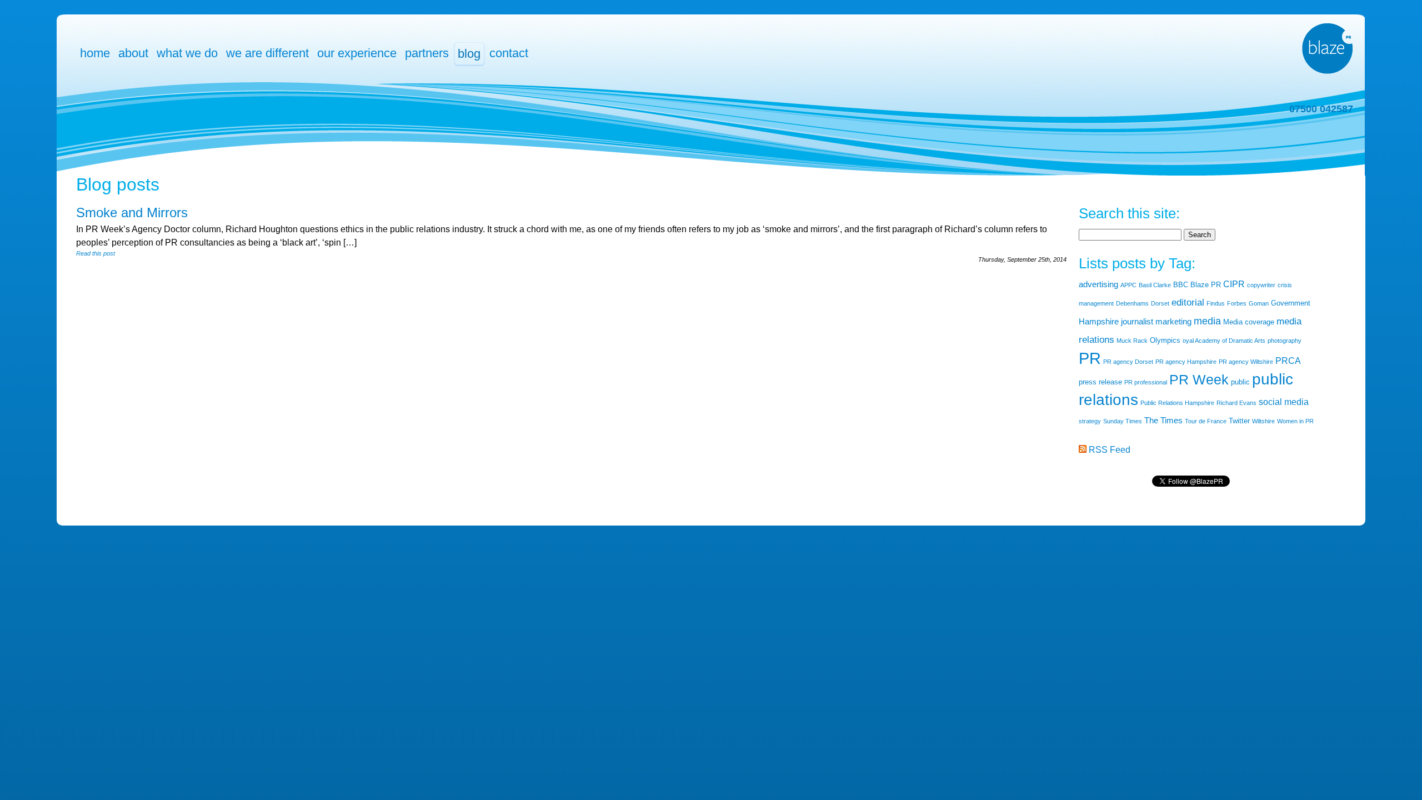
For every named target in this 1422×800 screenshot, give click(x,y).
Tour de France (1205, 421)
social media (1284, 402)
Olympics (1165, 340)
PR (1090, 358)
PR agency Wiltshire (1246, 361)
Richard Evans (1236, 402)
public (1240, 382)
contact (508, 53)
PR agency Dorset (1128, 361)
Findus (1215, 303)
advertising (1098, 284)
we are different (267, 53)
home (95, 53)
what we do (187, 53)
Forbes (1236, 303)
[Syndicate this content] (1082, 449)
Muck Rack (1132, 340)
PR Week (1199, 379)
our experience (357, 53)
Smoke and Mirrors (132, 212)
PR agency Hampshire (1185, 361)
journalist (1137, 321)
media (1207, 321)
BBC (1180, 285)
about (133, 53)
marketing (1173, 321)
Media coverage (1248, 322)
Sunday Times (1122, 421)
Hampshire (1099, 321)
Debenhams (1132, 303)
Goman (1259, 303)
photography (1284, 340)
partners (427, 53)
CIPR (1234, 284)
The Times (1163, 420)
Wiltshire (1263, 421)
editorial (1187, 302)
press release (1100, 382)
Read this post (95, 253)
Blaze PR (1205, 285)
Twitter (1239, 421)
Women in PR (1295, 421)
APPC (1128, 285)
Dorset (1160, 303)
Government (1290, 303)
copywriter (1261, 285)
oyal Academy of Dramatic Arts (1224, 340)
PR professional (1145, 382)
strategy (1090, 421)
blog (469, 54)
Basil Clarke (1155, 285)
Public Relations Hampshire (1177, 402)
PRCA (1288, 361)
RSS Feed (1109, 449)
